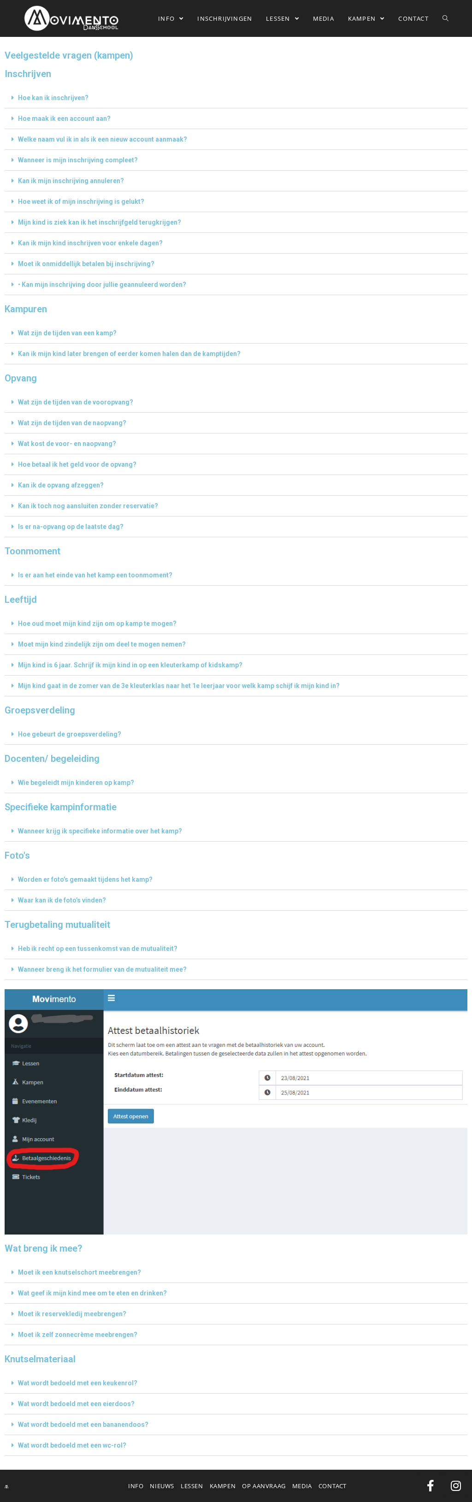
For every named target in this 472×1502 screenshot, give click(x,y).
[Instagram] (455, 1485)
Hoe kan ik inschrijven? (53, 97)
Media (302, 1486)
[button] (236, 98)
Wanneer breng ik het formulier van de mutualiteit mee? (102, 969)
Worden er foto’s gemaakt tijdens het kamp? (85, 879)
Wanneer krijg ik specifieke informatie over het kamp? (100, 831)
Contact (333, 1486)
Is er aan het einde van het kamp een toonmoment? (95, 575)
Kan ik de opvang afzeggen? (61, 485)
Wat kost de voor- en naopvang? (67, 443)
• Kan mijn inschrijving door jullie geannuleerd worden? (102, 284)
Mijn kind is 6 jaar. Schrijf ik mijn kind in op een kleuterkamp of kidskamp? (130, 665)
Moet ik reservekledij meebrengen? (72, 1314)
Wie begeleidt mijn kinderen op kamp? (76, 782)
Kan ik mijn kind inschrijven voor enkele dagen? (90, 243)
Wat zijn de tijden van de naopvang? (72, 423)
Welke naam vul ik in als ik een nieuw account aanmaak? (102, 139)
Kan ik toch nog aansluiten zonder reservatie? (88, 506)
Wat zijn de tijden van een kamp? (67, 333)
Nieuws (162, 1486)
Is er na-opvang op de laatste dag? (71, 526)
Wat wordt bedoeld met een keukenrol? (77, 1383)
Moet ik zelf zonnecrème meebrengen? (77, 1334)
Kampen (223, 1486)
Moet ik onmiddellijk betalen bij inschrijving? (86, 263)
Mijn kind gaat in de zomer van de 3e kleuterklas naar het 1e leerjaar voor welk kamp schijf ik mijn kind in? (179, 685)
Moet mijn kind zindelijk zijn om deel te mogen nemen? (102, 644)
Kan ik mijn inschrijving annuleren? (71, 180)
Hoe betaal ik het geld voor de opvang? (77, 464)
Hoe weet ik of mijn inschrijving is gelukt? (81, 201)
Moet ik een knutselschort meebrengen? (79, 1272)
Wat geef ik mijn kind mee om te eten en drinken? (92, 1293)
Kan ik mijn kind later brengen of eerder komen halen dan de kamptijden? (129, 353)
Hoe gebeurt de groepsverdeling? (69, 734)
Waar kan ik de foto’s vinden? (62, 900)
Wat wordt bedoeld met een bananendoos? (83, 1424)
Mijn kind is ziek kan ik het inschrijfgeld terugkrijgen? (99, 222)
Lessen (192, 1486)
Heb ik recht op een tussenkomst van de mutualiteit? (97, 948)
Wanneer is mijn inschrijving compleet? (78, 160)
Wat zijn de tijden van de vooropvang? (75, 402)
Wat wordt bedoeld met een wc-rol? (72, 1445)
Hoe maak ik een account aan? (64, 118)
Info (135, 1486)
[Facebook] (430, 1485)
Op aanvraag (264, 1486)
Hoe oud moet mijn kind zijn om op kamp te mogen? (97, 623)
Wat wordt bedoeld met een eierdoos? (76, 1403)
